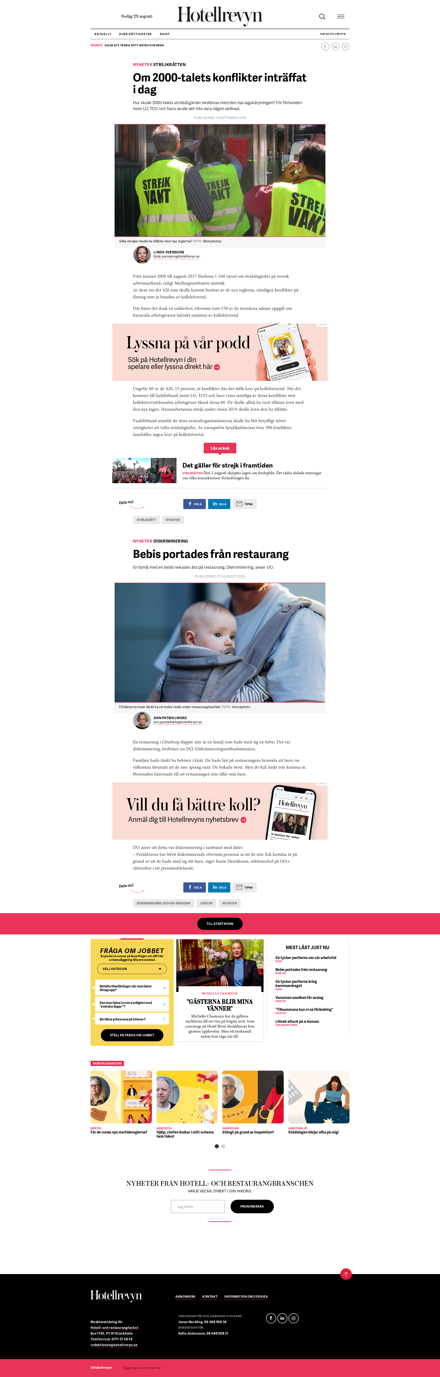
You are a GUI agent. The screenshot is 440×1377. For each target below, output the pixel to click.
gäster (207, 903)
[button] (217, 1146)
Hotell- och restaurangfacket (115, 1327)
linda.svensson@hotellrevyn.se (177, 256)
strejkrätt (146, 520)
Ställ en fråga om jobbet (132, 1035)
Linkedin (335, 46)
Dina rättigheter (135, 34)
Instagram (345, 46)
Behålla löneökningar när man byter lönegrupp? (126, 988)
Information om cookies (246, 1297)
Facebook (325, 46)
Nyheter (173, 520)
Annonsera (185, 1297)
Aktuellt (102, 34)
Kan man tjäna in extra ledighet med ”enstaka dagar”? (126, 1004)
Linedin (282, 1318)
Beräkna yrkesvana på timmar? (123, 1019)
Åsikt (165, 34)
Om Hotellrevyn (333, 34)
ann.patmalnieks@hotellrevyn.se (178, 722)
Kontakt (210, 1297)
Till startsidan (220, 924)
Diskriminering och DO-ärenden (163, 903)
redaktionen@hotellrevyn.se (114, 1345)
